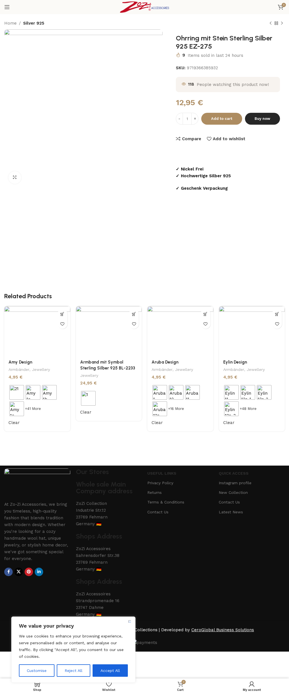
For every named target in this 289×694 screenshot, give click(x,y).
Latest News (231, 512)
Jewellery (41, 369)
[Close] (129, 621)
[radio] (17, 392)
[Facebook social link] (8, 572)
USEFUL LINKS (161, 473)
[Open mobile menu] (7, 7)
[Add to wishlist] (62, 324)
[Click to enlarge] (14, 177)
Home (10, 23)
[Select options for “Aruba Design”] (206, 314)
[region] (73, 650)
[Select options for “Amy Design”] (62, 314)
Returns (154, 492)
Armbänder (18, 369)
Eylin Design (235, 362)
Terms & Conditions (165, 502)
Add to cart (221, 118)
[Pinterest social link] (29, 572)
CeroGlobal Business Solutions (222, 629)
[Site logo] (144, 6)
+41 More (33, 409)
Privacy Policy (160, 483)
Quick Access (234, 473)
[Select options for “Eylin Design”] (277, 314)
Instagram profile (235, 483)
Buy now (262, 118)
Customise (37, 670)
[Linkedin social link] (39, 572)
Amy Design (20, 362)
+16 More (176, 409)
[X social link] (18, 572)
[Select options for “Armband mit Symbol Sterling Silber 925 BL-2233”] (134, 314)
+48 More (248, 409)
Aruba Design (165, 362)
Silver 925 (33, 23)
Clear (14, 422)
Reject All (73, 670)
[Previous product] (270, 23)
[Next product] (282, 23)
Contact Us (157, 512)
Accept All (110, 670)
